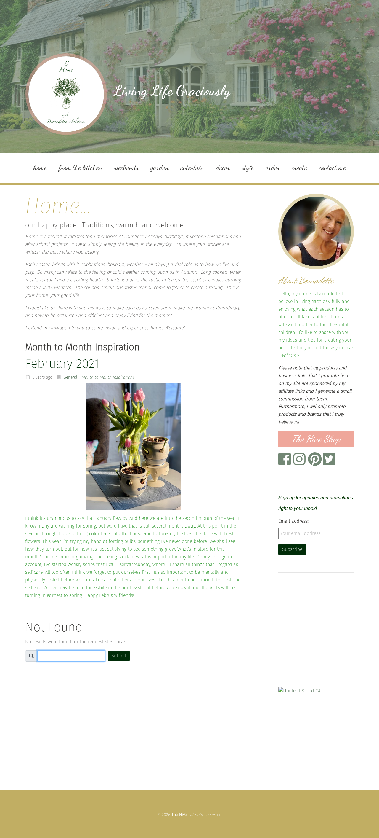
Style (248, 167)
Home (40, 167)
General (70, 377)
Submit (118, 656)
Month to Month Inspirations (107, 377)
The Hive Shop (316, 439)
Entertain (192, 167)
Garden (159, 167)
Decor (223, 167)
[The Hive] (66, 94)
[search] (71, 656)
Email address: (293, 521)
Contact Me (332, 167)
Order (273, 167)
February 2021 (62, 363)
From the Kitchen (80, 167)
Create (299, 167)
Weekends (126, 167)
